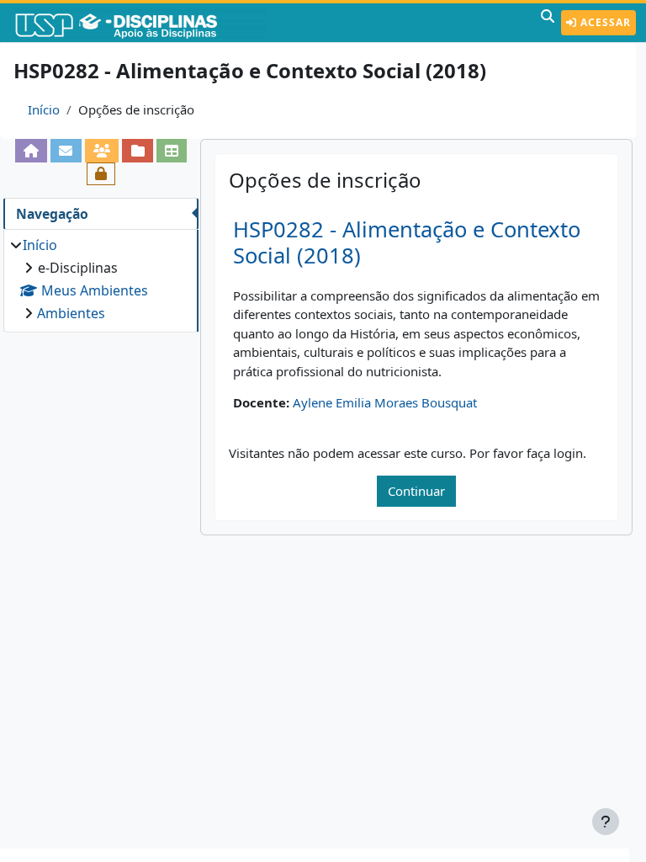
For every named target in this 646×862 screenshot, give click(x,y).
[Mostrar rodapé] (605, 821)
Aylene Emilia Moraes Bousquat (385, 402)
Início (44, 109)
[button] (547, 22)
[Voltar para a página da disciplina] (31, 150)
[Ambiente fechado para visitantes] (101, 173)
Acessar (604, 22)
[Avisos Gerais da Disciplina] (66, 150)
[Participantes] (102, 150)
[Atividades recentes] (137, 150)
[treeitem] (100, 279)
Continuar (416, 490)
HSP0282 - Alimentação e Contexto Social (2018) (406, 242)
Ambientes (71, 313)
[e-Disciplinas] (141, 23)
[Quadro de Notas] (172, 150)
